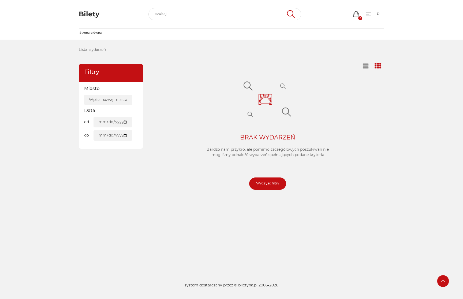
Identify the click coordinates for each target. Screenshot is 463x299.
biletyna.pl (247, 285)
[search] (224, 14)
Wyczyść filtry (267, 183)
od (86, 122)
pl (379, 14)
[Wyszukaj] (290, 14)
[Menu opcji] (368, 14)
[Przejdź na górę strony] (443, 281)
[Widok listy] (366, 66)
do (86, 135)
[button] (356, 14)
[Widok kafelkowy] (378, 66)
